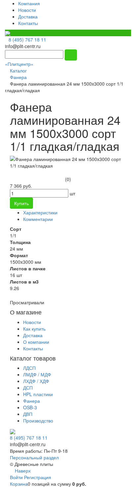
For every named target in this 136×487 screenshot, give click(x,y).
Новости (27, 10)
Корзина (19, 483)
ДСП (28, 387)
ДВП (27, 414)
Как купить (34, 328)
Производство (38, 420)
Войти (17, 477)
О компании (36, 341)
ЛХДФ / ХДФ (36, 381)
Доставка (28, 16)
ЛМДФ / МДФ (37, 374)
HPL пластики (38, 394)
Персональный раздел (34, 457)
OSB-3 (30, 407)
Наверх (22, 470)
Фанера (31, 400)
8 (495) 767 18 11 (27, 39)
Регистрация (37, 477)
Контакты (28, 23)
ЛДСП (29, 368)
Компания (29, 3)
